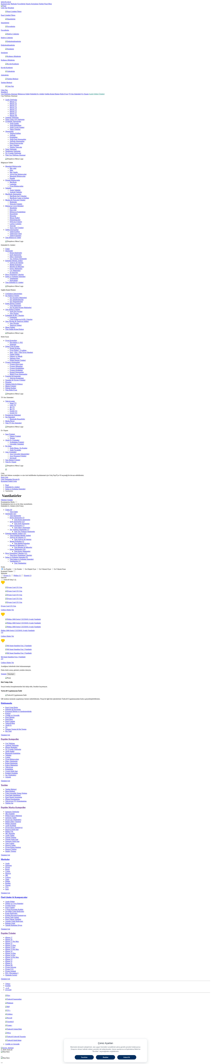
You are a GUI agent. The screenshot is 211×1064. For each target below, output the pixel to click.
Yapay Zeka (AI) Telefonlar (15, 119)
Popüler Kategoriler (10, 739)
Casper (7, 871)
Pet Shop (8, 446)
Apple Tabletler (15, 190)
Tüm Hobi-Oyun (11, 390)
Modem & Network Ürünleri (15, 200)
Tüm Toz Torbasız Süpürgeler (24, 531)
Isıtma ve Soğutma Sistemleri (15, 276)
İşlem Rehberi (10, 791)
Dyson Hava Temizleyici (14, 827)
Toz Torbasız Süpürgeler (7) (19, 529)
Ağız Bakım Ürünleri (12, 309)
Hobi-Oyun (64, 94)
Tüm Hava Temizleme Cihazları (21, 555)
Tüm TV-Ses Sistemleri (13, 423)
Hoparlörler (14, 214)
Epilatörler (13, 317)
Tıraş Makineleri (15, 305)
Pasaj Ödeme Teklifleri (13, 919)
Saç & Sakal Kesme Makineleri (20, 307)
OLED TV (13, 411)
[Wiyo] (105, 1033)
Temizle (3, 674)
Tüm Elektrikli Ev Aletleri (14, 282)
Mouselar (13, 216)
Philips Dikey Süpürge (13, 822)
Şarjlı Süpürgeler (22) (17, 522)
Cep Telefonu (10, 743)
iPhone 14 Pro (10, 955)
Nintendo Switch (11, 975)
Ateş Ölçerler (14, 323)
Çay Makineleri (15, 270)
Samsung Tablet (10, 818)
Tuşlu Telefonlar (11, 149)
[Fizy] (105, 995)
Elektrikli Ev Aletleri (37, 94)
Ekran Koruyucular (16, 143)
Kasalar (12, 178)
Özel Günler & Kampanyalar (14, 897)
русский (8, 990)
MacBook (13, 182)
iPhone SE (13, 115)
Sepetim (4, 92)
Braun (7, 869)
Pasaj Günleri (10, 907)
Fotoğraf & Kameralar (13, 376)
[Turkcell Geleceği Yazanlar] (105, 1037)
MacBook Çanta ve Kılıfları (19, 198)
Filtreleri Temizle (7, 500)
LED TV (13, 405)
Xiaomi (7, 885)
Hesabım (11, 8)
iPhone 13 (13, 110)
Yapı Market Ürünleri (12, 460)
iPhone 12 (13, 111)
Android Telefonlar (12, 117)
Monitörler (13, 208)
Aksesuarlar (9, 131)
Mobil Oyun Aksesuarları (18, 374)
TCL (7, 887)
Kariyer (8, 713)
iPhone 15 (13, 106)
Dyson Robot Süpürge (13, 847)
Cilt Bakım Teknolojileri (13, 294)
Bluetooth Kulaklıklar (12, 753)
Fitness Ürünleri (15, 436)
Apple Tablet (9, 835)
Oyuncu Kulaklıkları (17, 368)
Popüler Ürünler (8, 933)
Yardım (41, 4)
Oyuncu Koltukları (16, 370)
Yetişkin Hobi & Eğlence (14, 384)
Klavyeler (13, 210)
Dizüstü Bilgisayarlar (12, 180)
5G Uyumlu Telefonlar (13, 153)
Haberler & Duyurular (13, 709)
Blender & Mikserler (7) (18, 545)
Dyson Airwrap (10, 967)
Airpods (8, 777)
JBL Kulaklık (10, 814)
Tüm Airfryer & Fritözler (22, 539)
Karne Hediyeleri (11, 913)
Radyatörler (14, 280)
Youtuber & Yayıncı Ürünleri (15, 380)
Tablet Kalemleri (15, 236)
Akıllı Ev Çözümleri (12, 440)
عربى (7, 988)
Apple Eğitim (10, 901)
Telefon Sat (9, 803)
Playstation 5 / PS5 (16, 342)
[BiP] (105, 1007)
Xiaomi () (27, 575)
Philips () (17, 575)
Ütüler (7, 249)
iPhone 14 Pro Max (12, 957)
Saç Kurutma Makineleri (18, 298)
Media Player (10, 421)
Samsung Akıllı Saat (12, 841)
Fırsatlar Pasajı (10, 905)
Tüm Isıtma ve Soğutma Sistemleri (22, 559)
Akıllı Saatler (14, 123)
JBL (6, 875)
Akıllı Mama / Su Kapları (18, 448)
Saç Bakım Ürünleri (12, 296)
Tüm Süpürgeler (15, 516)
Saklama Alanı (15, 358)
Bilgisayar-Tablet (24, 94)
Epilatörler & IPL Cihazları (14, 315)
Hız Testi (8, 731)
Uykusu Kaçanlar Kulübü (14, 909)
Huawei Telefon (10, 849)
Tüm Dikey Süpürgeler (22, 527)
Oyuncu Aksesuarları (12, 362)
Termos (12, 438)
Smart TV (13, 403)
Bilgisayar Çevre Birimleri (14, 206)
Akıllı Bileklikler (15, 125)
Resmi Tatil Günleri (12, 917)
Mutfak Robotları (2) (17, 541)
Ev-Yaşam (85, 94)
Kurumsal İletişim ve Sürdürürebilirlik (18, 711)
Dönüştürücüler (15, 220)
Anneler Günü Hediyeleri (14, 921)
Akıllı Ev (8, 725)
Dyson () (7, 575)
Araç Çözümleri (10, 452)
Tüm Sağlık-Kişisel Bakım (14, 329)
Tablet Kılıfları (15, 232)
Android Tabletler (16, 192)
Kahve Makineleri (16, 269)
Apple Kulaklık (10, 825)
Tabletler (8, 188)
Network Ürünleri (16, 204)
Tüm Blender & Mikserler (23, 547)
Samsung (8, 865)
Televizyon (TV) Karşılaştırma (15, 801)
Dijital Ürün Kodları (12, 346)
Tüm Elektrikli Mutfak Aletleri (20, 535)
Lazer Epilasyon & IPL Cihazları (21, 319)
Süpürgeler (9, 251)
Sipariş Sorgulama (32, 4)
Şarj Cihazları (14, 145)
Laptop (7, 757)
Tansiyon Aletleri (16, 325)
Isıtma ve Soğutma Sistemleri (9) (16, 557)
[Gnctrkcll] (105, 1022)
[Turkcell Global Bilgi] (105, 1029)
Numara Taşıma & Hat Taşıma (15, 729)
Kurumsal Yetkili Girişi (9, 481)
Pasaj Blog (48, 4)
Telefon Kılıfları (15, 133)
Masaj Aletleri (10, 327)
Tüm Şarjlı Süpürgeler (21, 524)
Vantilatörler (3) (15, 561)
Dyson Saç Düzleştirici (13, 820)
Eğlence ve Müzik (16, 356)
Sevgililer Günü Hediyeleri (14, 911)
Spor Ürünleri (10, 434)
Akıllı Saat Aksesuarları (18, 139)
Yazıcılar (13, 226)
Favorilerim (21, 4)
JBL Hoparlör (10, 833)
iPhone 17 (13, 102)
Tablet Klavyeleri (16, 234)
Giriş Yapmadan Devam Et (10, 479)
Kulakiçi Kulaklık (11, 773)
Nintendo (13, 344)
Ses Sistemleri (10, 417)
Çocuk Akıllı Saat (11, 771)
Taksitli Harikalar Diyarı (13, 925)
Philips (7, 881)
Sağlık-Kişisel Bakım (52, 94)
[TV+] (105, 1010)
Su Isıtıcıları (14, 272)
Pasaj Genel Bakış (11, 707)
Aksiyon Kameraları (17, 378)
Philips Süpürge (10, 824)
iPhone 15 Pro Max (12, 949)
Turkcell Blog (10, 723)
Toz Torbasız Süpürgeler (18, 259)
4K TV (12, 407)
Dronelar (8, 382)
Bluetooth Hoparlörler (17, 419)
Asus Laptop (9, 843)
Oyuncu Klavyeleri (16, 364)
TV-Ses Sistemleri (74, 94)
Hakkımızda (6, 703)
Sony (7, 889)
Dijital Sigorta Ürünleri (18, 360)
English (8, 986)
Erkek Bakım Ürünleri (13, 303)
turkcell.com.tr (6, 2)
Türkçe (7, 984)
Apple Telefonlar (11, 100)
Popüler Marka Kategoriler (13, 807)
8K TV (12, 409)
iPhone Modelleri (11, 747)
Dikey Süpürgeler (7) (17, 526)
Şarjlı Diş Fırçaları (16, 311)
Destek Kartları (15, 348)
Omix (7, 879)
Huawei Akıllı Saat (11, 829)
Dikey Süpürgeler (16, 257)
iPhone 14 (13, 108)
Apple (7, 863)
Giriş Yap (4, 8)
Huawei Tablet (10, 845)
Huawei (8, 873)
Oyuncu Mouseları (16, 366)
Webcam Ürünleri (16, 222)
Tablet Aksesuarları (12, 230)
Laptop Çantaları (15, 224)
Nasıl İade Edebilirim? (13, 795)
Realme (8, 883)
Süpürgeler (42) (10, 514)
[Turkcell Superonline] (105, 999)
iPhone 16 (13, 104)
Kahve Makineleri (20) (17, 549)
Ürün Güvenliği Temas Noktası (16, 793)
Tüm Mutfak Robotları (22, 543)
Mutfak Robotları (16, 265)
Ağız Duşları (14, 313)
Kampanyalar (5, 4)
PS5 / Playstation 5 (11, 973)
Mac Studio (14, 172)
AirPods (12, 135)
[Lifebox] (105, 1014)
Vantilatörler (14, 278)
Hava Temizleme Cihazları (14, 274)
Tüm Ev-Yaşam (10, 462)
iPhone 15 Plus (10, 945)
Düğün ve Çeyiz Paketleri (14, 903)
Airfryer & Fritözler (16, 263)
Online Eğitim (14, 354)
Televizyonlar (10, 401)
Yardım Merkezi (10, 789)
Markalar (14, 4)
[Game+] (105, 1025)
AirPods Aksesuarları (17, 141)
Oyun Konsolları (11, 340)
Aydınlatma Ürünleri (17, 442)
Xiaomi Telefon (10, 837)
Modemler (13, 202)
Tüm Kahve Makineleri (22, 551)
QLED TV (13, 413)
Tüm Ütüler (14, 512)
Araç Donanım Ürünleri (18, 456)
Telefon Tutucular (16, 147)
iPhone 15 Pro (10, 947)
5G (6, 727)
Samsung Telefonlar (12, 812)
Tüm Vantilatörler (20, 563)
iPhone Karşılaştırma (12, 799)
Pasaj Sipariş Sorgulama (13, 797)
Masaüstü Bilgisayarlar (13, 166)
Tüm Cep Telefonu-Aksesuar (15, 155)
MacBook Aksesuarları (13, 194)
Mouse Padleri (15, 218)
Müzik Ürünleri (10, 386)
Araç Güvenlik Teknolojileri (19, 454)
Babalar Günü (10, 923)
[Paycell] (105, 1018)
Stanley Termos (10, 851)
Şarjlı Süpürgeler (15, 255)
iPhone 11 (13, 113)
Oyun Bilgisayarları (16, 186)
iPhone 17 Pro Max (12, 941)
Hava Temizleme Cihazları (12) (16, 553)
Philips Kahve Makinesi (13, 816)
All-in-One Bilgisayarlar (18, 174)
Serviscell (13, 458)
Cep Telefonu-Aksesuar (9, 94)
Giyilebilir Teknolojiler (13, 121)
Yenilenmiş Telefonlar (12, 151)
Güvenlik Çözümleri (17, 444)
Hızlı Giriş (4, 477)
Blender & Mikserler (17, 267)
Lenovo (8, 877)
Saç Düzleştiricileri (16, 302)
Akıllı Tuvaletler (15, 450)
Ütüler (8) (8, 510)
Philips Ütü (9, 831)
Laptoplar (13, 184)
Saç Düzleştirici (10, 775)
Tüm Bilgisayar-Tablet (13, 238)
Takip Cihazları (15, 129)
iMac (11, 170)
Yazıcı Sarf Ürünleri (17, 228)
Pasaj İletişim (9, 717)
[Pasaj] (3, 6)
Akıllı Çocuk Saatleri (17, 127)
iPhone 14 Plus (10, 953)
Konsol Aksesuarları (17, 372)
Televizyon (9, 767)
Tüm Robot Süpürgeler (22, 520)
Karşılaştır (11, 674)
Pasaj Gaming (10, 721)
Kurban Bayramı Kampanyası (15, 915)
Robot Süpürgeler (16, 253)
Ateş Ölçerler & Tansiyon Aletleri (17, 321)
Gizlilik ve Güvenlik (12, 715)
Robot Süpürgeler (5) (17, 518)
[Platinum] (105, 1003)
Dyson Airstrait (10, 971)
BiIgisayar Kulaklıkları (17, 212)
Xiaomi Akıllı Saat (11, 839)
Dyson (7, 867)
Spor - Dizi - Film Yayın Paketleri (21, 352)
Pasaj (7, 485)
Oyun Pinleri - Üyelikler (18, 350)
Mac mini (13, 168)
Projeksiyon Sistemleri (13, 415)
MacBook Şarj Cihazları (18, 196)
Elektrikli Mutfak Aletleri (14, 261)
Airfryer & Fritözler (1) (18, 537)
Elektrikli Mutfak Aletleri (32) (15, 533)
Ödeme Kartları (10, 388)
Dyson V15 (9, 969)
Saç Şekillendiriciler (17, 300)
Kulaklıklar (13, 137)
